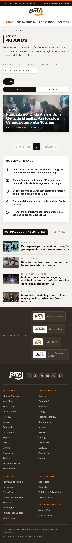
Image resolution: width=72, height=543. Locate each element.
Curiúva (42, 448)
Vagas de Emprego (13, 497)
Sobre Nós (43, 482)
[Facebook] (29, 375)
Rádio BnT (64, 3)
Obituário (8, 492)
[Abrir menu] (6, 12)
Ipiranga (42, 437)
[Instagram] (41, 375)
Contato (42, 487)
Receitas (7, 502)
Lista (54, 89)
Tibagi (41, 411)
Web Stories (9, 518)
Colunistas (8, 453)
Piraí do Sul (44, 453)
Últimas (8, 22)
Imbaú (41, 458)
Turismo (7, 458)
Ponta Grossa (26, 22)
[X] (35, 375)
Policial (6, 422)
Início (6, 31)
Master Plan (44, 510)
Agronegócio (9, 432)
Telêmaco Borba (47, 417)
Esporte (7, 437)
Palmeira (43, 406)
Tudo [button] (8, 81)
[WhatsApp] (53, 375)
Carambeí (43, 401)
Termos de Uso (46, 497)
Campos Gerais (49, 3)
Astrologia (8, 507)
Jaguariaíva (44, 422)
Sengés (42, 432)
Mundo (6, 448)
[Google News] (60, 375)
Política (63, 22)
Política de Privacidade (50, 492)
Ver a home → (61, 232)
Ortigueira (43, 442)
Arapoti (42, 427)
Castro (42, 396)
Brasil (6, 442)
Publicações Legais (13, 513)
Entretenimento (11, 463)
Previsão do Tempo (13, 482)
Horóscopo (8, 487)
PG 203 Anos (46, 22)
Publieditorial (10, 468)
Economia (8, 427)
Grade (20, 89)
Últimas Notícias (11, 396)
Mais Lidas (8, 401)
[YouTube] (47, 375)
